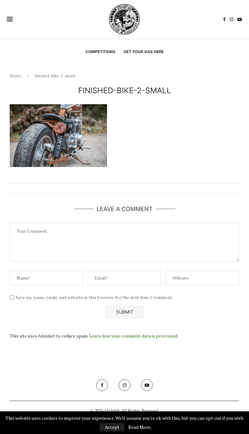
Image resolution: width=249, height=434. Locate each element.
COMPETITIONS (100, 51)
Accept (112, 427)
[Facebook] (224, 19)
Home (15, 76)
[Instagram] (231, 19)
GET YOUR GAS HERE (144, 51)
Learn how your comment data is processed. (133, 336)
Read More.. (140, 427)
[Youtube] (239, 19)
